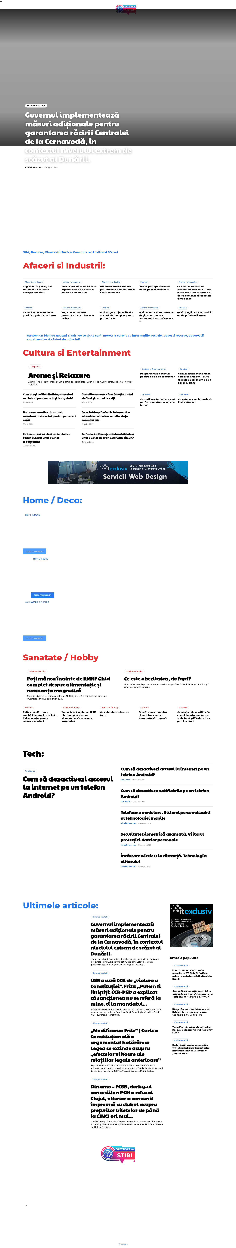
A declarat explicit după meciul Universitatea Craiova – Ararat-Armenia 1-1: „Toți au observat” (48, 233)
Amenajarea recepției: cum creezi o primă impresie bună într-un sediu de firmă (93, 526)
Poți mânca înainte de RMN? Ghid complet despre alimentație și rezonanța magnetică (68, 684)
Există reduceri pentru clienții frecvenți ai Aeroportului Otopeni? (153, 715)
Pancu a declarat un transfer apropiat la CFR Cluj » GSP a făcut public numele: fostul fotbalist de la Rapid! (192, 974)
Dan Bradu (125, 780)
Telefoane (30, 771)
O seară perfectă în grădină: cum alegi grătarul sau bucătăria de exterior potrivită (104, 613)
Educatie (146, 394)
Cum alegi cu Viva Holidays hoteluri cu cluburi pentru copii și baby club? (48, 396)
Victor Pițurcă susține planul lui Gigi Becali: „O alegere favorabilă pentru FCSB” (192, 1029)
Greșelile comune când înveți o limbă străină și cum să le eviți (107, 396)
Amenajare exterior (37, 602)
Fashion (144, 282)
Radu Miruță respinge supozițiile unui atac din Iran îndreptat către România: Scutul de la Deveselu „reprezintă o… (190, 1049)
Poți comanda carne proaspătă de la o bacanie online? (77, 315)
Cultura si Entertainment (154, 369)
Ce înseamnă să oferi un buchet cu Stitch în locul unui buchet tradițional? (46, 437)
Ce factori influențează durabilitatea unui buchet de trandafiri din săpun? (108, 436)
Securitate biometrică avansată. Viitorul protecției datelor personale (162, 836)
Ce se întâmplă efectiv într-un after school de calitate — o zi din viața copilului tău (106, 416)
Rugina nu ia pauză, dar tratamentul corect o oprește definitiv (37, 289)
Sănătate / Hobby (37, 671)
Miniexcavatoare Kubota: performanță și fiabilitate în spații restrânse (117, 289)
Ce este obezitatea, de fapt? (157, 678)
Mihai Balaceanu (128, 823)
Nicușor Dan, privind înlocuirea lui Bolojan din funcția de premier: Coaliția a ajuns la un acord (190, 1011)
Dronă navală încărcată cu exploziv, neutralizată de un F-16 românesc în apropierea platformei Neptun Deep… (188, 233)
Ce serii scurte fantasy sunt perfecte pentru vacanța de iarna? (157, 402)
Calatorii (184, 369)
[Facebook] (26, 1206)
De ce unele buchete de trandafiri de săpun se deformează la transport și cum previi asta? (189, 210)
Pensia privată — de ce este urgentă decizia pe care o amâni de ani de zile (78, 289)
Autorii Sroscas (33, 167)
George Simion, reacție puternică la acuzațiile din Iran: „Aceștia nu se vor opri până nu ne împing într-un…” (192, 993)
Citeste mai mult (34, 551)
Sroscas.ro (123, 1244)
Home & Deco (32, 515)
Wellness (29, 707)
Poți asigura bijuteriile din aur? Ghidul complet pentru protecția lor (117, 315)
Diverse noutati (36, 105)
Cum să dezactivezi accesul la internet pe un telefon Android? (68, 787)
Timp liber (35, 366)
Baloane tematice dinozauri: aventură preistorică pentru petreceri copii (49, 416)
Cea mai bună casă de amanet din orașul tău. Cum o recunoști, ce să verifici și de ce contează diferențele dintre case (194, 292)
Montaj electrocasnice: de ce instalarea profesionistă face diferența (97, 570)
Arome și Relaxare (59, 375)
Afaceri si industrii (34, 282)
